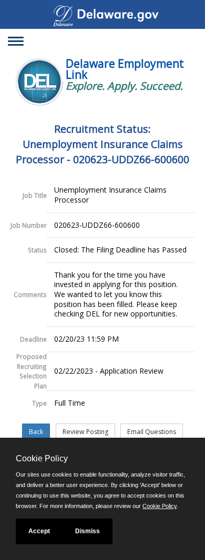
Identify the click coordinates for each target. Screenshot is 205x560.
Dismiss (87, 531)
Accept (39, 531)
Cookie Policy (159, 506)
